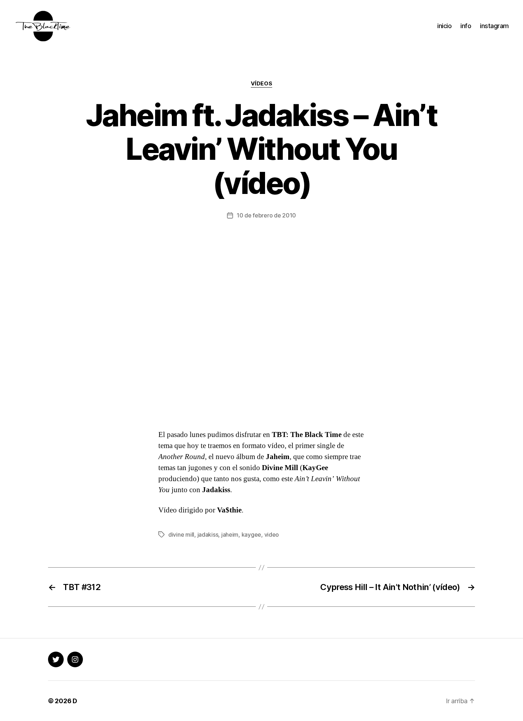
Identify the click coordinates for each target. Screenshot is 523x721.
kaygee (251, 534)
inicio (444, 26)
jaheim (229, 534)
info (465, 26)
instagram (494, 26)
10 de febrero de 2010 (266, 215)
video (271, 534)
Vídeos (261, 83)
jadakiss (207, 534)
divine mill (181, 534)
